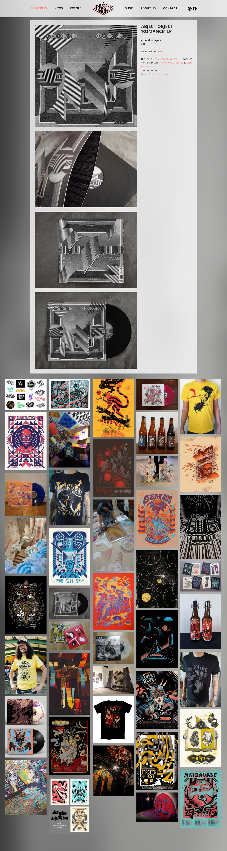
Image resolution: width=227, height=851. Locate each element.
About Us (148, 8)
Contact (170, 8)
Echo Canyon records (166, 58)
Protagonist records (172, 62)
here (160, 51)
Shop (129, 8)
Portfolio (38, 8)
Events (75, 8)
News (59, 8)
